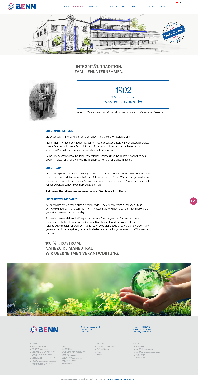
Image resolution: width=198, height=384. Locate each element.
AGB (130, 379)
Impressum (109, 379)
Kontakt (134, 379)
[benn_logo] (44, 327)
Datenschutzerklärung (121, 379)
